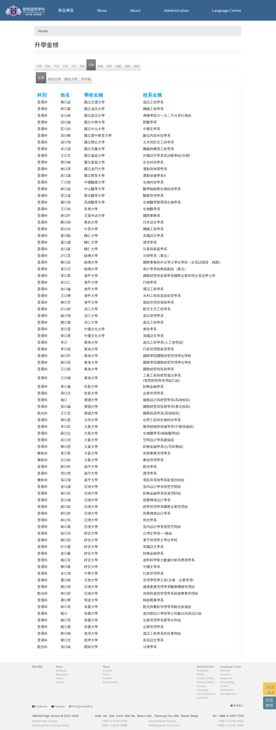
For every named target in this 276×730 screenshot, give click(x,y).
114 (47, 66)
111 (73, 66)
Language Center (227, 10)
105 (127, 66)
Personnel (226, 678)
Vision (106, 674)
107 (109, 66)
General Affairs (206, 682)
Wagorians (62, 674)
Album (59, 678)
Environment (110, 682)
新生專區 (66, 10)
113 (56, 66)
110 (82, 66)
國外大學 (70, 79)
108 (100, 66)
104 (136, 66)
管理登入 (238, 705)
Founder (108, 670)
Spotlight (61, 670)
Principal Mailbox (82, 706)
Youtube (60, 706)
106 (118, 66)
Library (224, 686)
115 (38, 66)
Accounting (227, 682)
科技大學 (54, 79)
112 (65, 66)
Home (43, 31)
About (135, 10)
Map (194, 716)
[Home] (26, 10)
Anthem (107, 678)
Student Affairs (206, 678)
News (102, 10)
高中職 (86, 79)
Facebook (41, 706)
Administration (176, 10)
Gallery (60, 682)
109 (91, 65)
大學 (41, 78)
